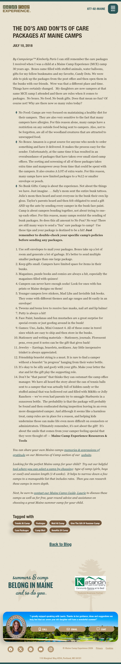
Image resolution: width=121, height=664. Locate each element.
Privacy (99, 648)
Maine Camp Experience (17, 8)
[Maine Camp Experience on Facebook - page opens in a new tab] (11, 649)
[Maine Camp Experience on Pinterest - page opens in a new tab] (31, 649)
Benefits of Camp (60, 530)
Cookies (109, 648)
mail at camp (57, 523)
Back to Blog (60, 544)
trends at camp (22, 523)
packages (40, 523)
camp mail (40, 530)
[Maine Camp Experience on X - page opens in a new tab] (21, 649)
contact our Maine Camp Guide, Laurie (60, 493)
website (86, 455)
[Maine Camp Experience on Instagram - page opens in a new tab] (51, 649)
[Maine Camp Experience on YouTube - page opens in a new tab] (41, 649)
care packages (22, 530)
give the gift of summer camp (85, 523)
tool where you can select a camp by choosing (43, 469)
